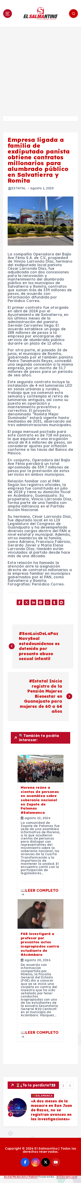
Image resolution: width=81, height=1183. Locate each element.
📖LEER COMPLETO (39, 890)
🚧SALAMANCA (42, 1095)
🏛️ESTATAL (17, 188)
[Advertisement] (40, 69)
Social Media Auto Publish (21, 1176)
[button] (63, 1085)
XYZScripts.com (66, 1176)
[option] (40, 1107)
